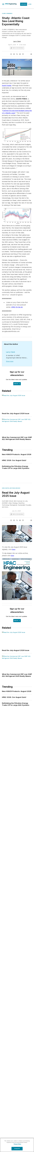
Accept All (17, 1148)
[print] (31, 54)
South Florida (6, 85)
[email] (23, 54)
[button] (3, 4)
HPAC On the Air (17, 307)
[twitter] (17, 54)
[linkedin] (14, 54)
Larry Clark (17, 41)
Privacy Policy (17, 1144)
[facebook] (11, 54)
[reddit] (20, 54)
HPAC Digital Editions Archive (11, 488)
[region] (17, 1145)
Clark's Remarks (7, 13)
